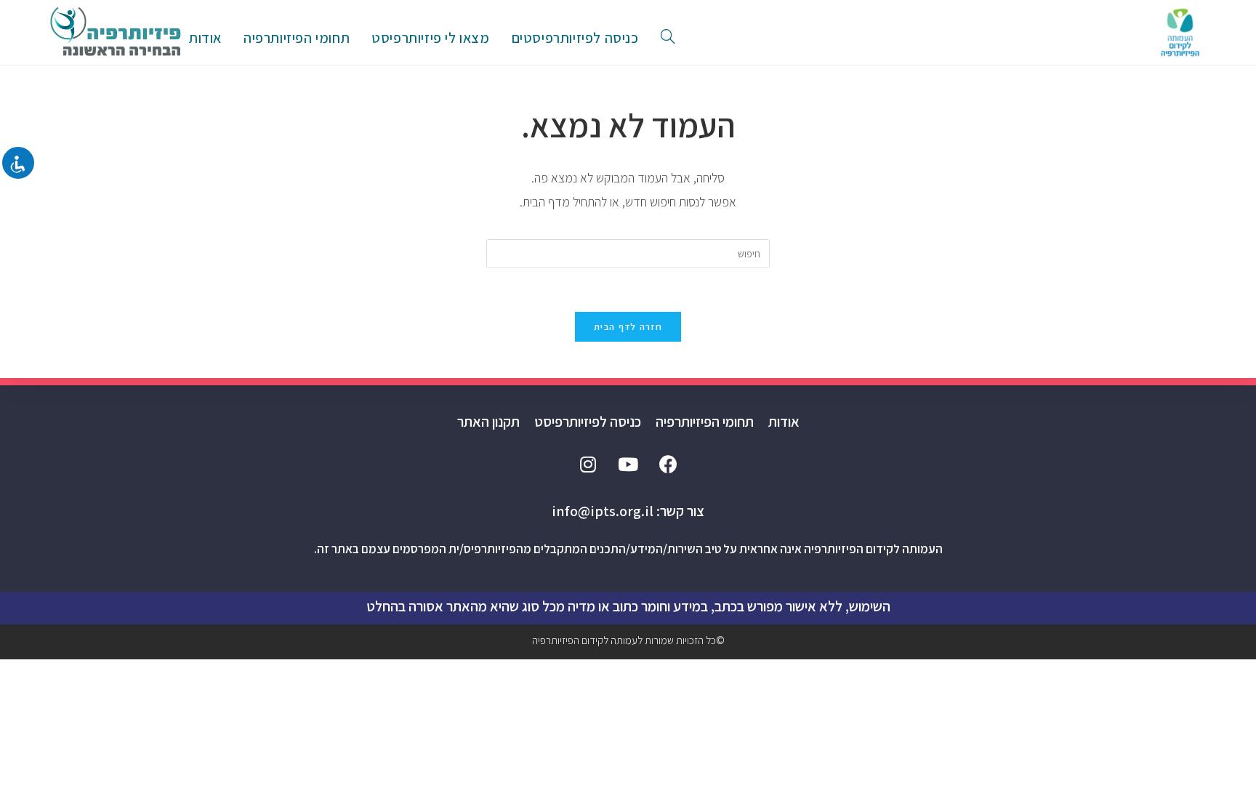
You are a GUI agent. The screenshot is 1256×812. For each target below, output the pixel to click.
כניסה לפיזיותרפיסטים (575, 37)
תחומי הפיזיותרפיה (705, 421)
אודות (784, 421)
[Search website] (668, 38)
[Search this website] (628, 253)
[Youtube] (628, 464)
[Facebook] (668, 464)
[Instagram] (588, 464)
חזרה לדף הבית (628, 327)
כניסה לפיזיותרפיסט (587, 421)
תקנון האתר (488, 421)
